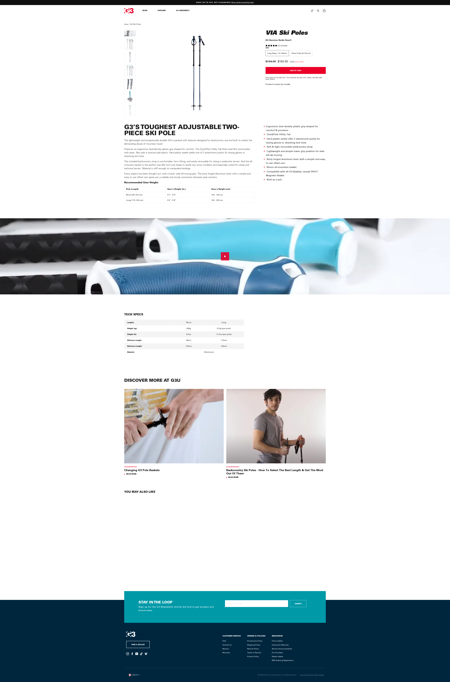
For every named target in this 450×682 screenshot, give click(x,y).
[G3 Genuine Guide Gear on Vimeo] (145, 653)
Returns (225, 649)
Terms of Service (254, 653)
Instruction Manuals (280, 645)
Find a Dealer (277, 641)
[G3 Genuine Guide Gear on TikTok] (141, 653)
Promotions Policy (254, 641)
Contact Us (227, 645)
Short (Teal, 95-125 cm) (301, 53)
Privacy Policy (253, 656)
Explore (162, 10)
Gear (144, 10)
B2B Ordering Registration (283, 660)
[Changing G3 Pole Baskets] (174, 426)
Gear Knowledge (130, 466)
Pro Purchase (277, 653)
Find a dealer (137, 645)
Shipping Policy (253, 645)
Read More (131, 474)
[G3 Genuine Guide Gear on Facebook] (132, 653)
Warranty (226, 653)
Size (267, 48)
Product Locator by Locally (278, 84)
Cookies (321, 675)
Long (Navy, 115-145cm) (277, 53)
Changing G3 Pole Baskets (142, 470)
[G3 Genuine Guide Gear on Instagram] (127, 653)
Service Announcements (282, 649)
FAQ (224, 641)
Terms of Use (304, 675)
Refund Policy (253, 649)
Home (126, 24)
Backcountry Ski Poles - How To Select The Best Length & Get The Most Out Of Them (274, 471)
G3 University (182, 10)
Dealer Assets (277, 656)
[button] (272, 45)
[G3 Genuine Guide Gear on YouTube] (136, 653)
